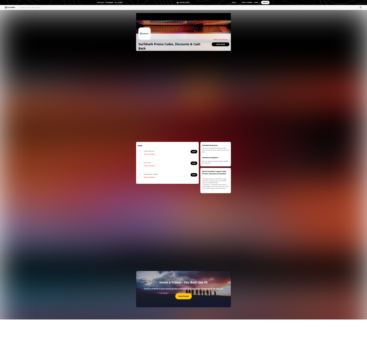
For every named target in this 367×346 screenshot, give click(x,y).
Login (256, 2)
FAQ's (234, 2)
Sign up (265, 2)
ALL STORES (118, 2)
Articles (100, 2)
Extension (109, 2)
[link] (220, 44)
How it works (247, 2)
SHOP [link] (194, 152)
